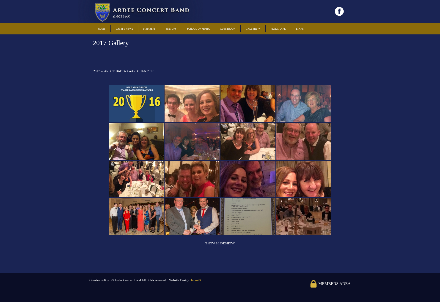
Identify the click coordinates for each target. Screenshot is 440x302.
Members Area (334, 283)
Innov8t (196, 280)
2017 (96, 71)
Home (101, 28)
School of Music (198, 28)
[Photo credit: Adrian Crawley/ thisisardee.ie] (247, 216)
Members (149, 28)
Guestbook (227, 28)
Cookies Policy (99, 280)
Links (300, 28)
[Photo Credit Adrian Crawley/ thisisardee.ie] (136, 216)
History (171, 28)
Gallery (252, 28)
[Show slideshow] (220, 243)
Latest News (124, 28)
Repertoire (278, 28)
